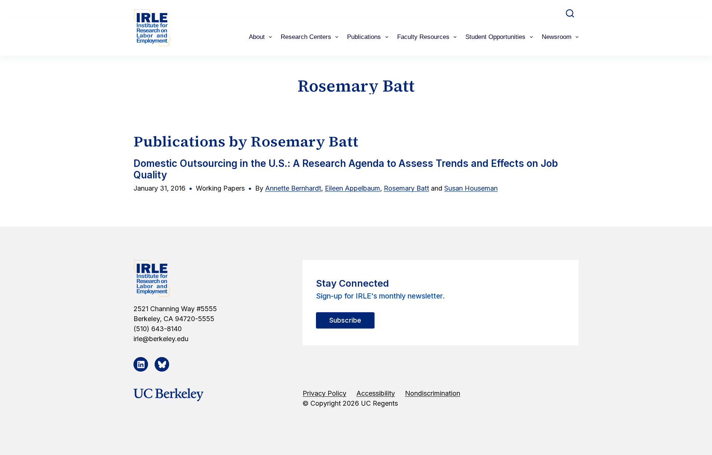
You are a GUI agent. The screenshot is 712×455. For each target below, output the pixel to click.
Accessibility (375, 393)
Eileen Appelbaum (352, 188)
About (257, 36)
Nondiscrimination (432, 393)
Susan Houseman (471, 188)
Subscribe (345, 320)
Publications (364, 36)
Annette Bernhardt (293, 188)
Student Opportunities (495, 36)
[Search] (570, 13)
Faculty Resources (423, 36)
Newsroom (556, 36)
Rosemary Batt (406, 188)
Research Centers (306, 36)
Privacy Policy (324, 393)
